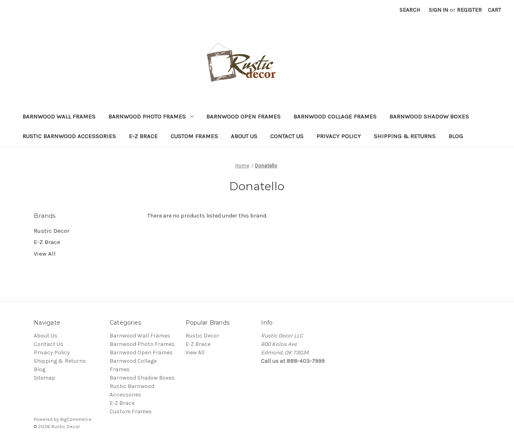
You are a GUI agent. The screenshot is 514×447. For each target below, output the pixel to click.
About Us (244, 136)
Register (469, 9)
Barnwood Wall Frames (59, 116)
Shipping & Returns (405, 136)
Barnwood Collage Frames (335, 116)
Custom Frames (194, 136)
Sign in (438, 9)
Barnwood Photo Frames (147, 116)
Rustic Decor (51, 230)
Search (410, 9)
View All (45, 253)
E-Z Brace (143, 136)
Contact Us (287, 136)
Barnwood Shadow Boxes (429, 116)
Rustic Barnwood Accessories (69, 136)
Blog (456, 136)
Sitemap (44, 377)
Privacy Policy (338, 136)
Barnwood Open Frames (243, 116)
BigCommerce (76, 419)
